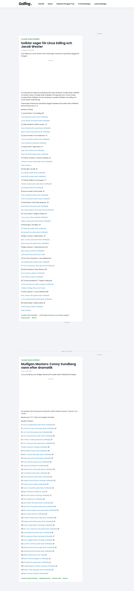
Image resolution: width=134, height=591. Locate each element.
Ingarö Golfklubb (38, 273)
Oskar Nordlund (26, 128)
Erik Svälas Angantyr (28, 210)
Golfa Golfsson (26, 165)
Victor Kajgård (28, 540)
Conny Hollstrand (27, 299)
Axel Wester (25, 206)
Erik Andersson (28, 536)
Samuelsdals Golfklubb (39, 217)
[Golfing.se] (25, 4)
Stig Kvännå (25, 154)
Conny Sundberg (28, 425)
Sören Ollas (27, 462)
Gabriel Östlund (28, 480)
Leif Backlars (28, 533)
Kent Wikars (28, 514)
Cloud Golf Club (38, 255)
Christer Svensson (27, 162)
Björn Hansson (26, 251)
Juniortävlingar (100, 4)
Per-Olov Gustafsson (28, 266)
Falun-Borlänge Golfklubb (43, 480)
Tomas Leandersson (28, 284)
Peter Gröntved (29, 559)
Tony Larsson (25, 217)
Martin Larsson (26, 132)
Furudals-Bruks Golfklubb (30, 39)
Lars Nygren (25, 188)
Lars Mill (23, 173)
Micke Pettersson (30, 547)
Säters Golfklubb (38, 514)
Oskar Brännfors (26, 255)
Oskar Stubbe (28, 525)
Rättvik (34, 318)
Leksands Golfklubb (36, 150)
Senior (50, 4)
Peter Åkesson (26, 277)
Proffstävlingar (84, 4)
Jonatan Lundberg (29, 440)
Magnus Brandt (29, 521)
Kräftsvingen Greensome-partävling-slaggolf (54, 315)
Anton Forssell (26, 199)
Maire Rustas (25, 243)
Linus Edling (25, 117)
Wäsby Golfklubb (37, 251)
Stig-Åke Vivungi (29, 507)
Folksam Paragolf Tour (65, 4)
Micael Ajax (25, 232)
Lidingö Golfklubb (40, 447)
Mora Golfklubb (37, 277)
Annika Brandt (28, 551)
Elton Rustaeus (26, 273)
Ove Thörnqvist (28, 436)
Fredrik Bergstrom (30, 566)
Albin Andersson (28, 447)
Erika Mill (24, 176)
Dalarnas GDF (25, 318)
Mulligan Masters (44, 578)
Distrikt (41, 4)
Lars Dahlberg (25, 262)
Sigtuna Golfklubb (41, 559)
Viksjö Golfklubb (36, 307)
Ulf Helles (24, 228)
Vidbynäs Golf (39, 492)
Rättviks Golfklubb (36, 188)
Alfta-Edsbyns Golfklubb (44, 284)
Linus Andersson (26, 143)
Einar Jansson (25, 295)
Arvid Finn (27, 495)
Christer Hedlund (26, 184)
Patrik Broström (28, 469)
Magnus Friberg (26, 221)
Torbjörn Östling (26, 288)
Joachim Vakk (28, 544)
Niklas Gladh (28, 555)
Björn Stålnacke (28, 492)
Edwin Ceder (28, 570)
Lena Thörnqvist (28, 443)
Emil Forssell (25, 195)
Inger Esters (25, 150)
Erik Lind (26, 499)
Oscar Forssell (26, 139)
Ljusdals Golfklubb (39, 143)
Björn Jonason (26, 240)
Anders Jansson (28, 484)
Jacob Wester (26, 121)
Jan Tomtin (27, 432)
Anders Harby (25, 307)
